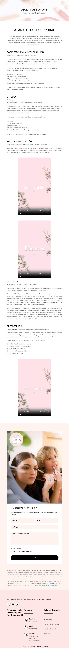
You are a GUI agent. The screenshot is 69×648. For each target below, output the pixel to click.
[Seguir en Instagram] (17, 604)
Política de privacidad (51, 624)
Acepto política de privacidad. (23, 551)
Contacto (47, 634)
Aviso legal (48, 619)
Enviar (34, 558)
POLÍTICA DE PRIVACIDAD (50, 585)
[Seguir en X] (13, 604)
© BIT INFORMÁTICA (41, 647)
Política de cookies (50, 629)
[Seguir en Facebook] (9, 604)
